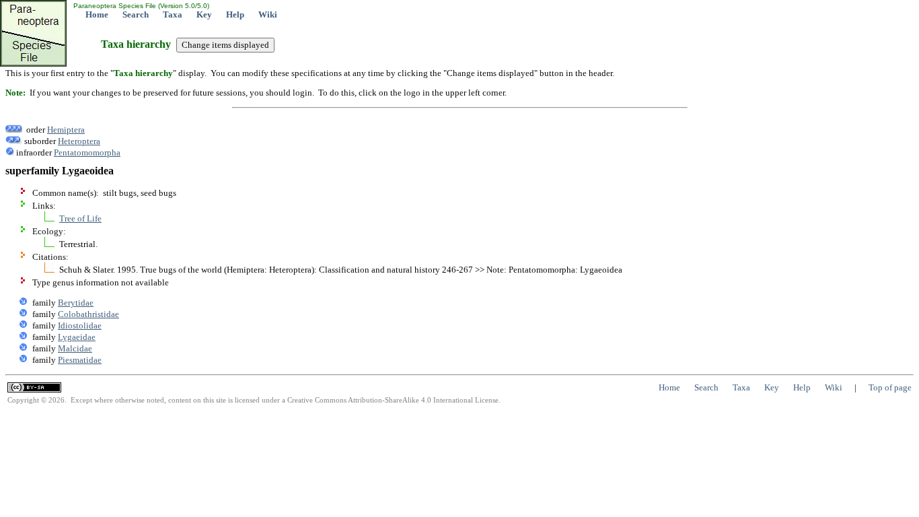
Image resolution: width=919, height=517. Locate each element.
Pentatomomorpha (87, 152)
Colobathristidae (88, 314)
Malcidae (75, 348)
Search (135, 14)
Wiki (267, 14)
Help (235, 14)
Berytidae (76, 303)
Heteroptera (79, 141)
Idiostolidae (80, 325)
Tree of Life (80, 218)
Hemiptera (66, 130)
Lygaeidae (77, 337)
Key (204, 14)
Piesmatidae (80, 360)
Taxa (172, 14)
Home (96, 14)
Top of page (890, 387)
